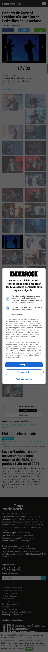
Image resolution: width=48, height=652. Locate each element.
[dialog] (24, 326)
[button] (24, 315)
